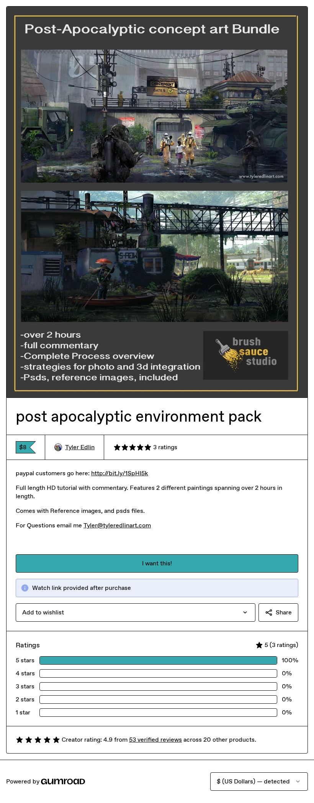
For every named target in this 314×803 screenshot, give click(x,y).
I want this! (157, 563)
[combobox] (135, 612)
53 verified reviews (155, 739)
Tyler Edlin (80, 447)
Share (284, 612)
